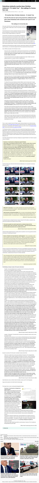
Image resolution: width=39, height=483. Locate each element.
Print (18, 437)
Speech (10, 437)
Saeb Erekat (13, 439)
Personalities (9, 439)
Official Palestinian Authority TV (14, 438)
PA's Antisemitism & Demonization (8, 435)
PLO (6, 439)
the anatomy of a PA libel (17, 127)
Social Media (21, 437)
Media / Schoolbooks (14, 437)
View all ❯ (36, 441)
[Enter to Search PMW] (35, 1)
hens (34, 43)
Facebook (25, 437)
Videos (7, 437)
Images (5, 437)
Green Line (6, 428)
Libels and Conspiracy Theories (18, 435)
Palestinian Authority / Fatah (19, 439)
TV (19, 437)
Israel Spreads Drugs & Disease (26, 435)
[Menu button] (38, 1)
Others (5, 439)
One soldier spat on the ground (14, 124)
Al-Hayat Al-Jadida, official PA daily (31, 437)
